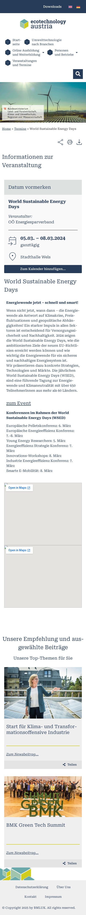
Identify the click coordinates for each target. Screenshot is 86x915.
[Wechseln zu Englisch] (70, 6)
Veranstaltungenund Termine (25, 63)
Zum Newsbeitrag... (22, 754)
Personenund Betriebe (64, 52)
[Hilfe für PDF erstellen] (79, 142)
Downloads (52, 7)
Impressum (53, 896)
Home (6, 128)
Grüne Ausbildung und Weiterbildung (26, 52)
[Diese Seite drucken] (69, 141)
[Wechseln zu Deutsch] (78, 6)
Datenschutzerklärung (31, 887)
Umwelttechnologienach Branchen (47, 42)
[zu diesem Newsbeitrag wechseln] (43, 693)
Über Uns (64, 887)
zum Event (18, 403)
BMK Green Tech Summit (35, 825)
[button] (78, 74)
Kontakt (30, 896)
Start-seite (17, 42)
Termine (20, 128)
